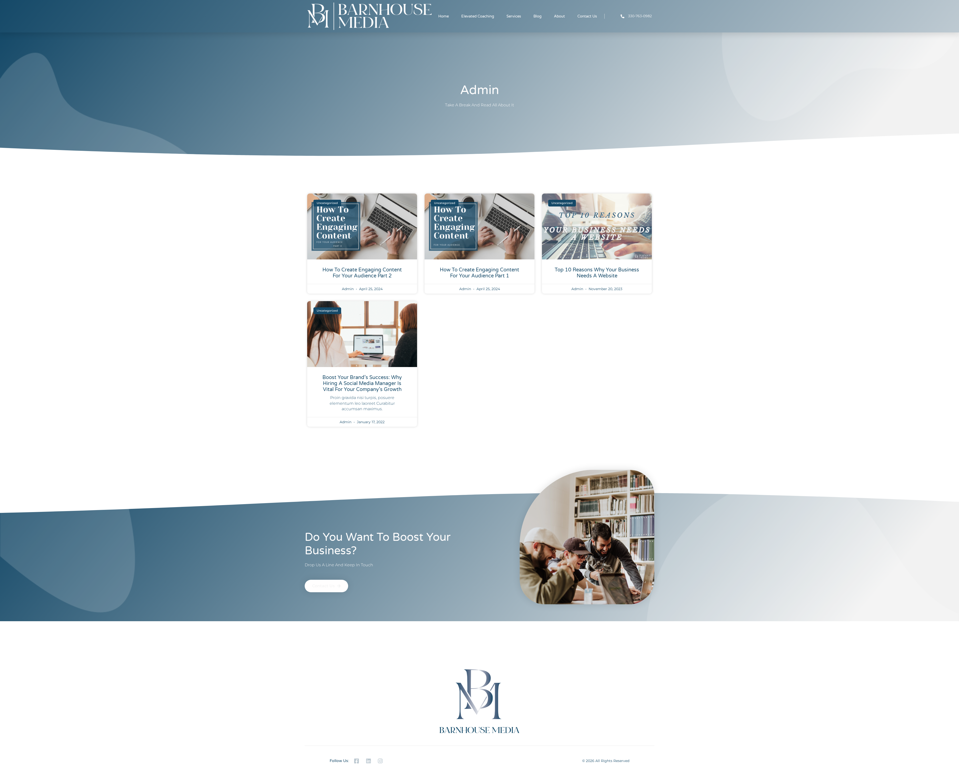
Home (443, 16)
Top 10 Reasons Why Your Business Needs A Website (597, 273)
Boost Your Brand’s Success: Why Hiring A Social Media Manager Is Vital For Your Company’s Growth (362, 383)
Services (513, 16)
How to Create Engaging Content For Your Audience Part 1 (479, 273)
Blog (537, 16)
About (559, 16)
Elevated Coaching (477, 16)
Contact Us (587, 16)
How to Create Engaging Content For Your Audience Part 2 (362, 273)
